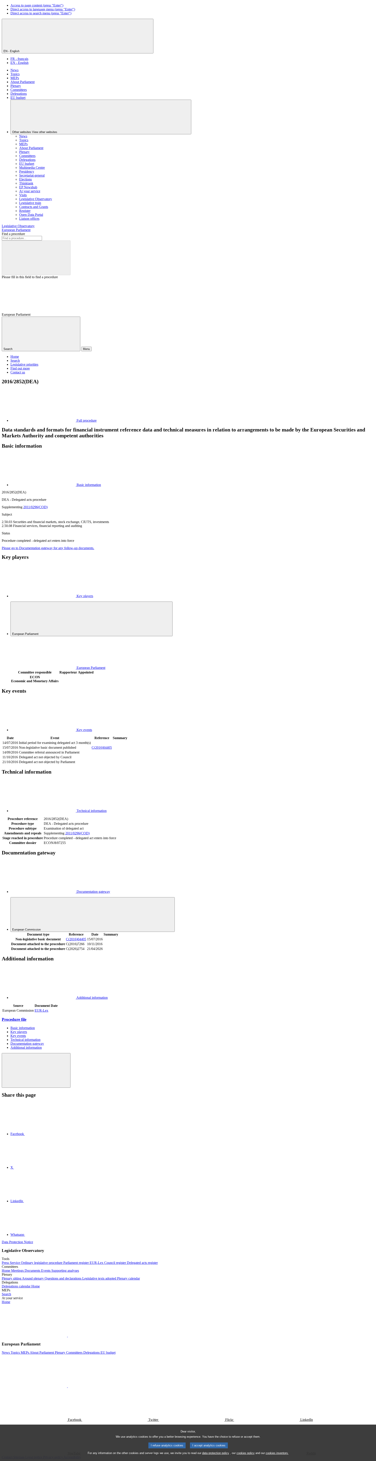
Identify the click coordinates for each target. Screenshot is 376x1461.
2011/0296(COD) (35, 507)
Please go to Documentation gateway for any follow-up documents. (48, 548)
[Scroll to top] (36, 1070)
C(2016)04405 (102, 747)
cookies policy (246, 1453)
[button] (67, 1335)
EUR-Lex (41, 1010)
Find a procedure (13, 234)
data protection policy (215, 1453)
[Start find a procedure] (36, 257)
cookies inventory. (277, 1453)
